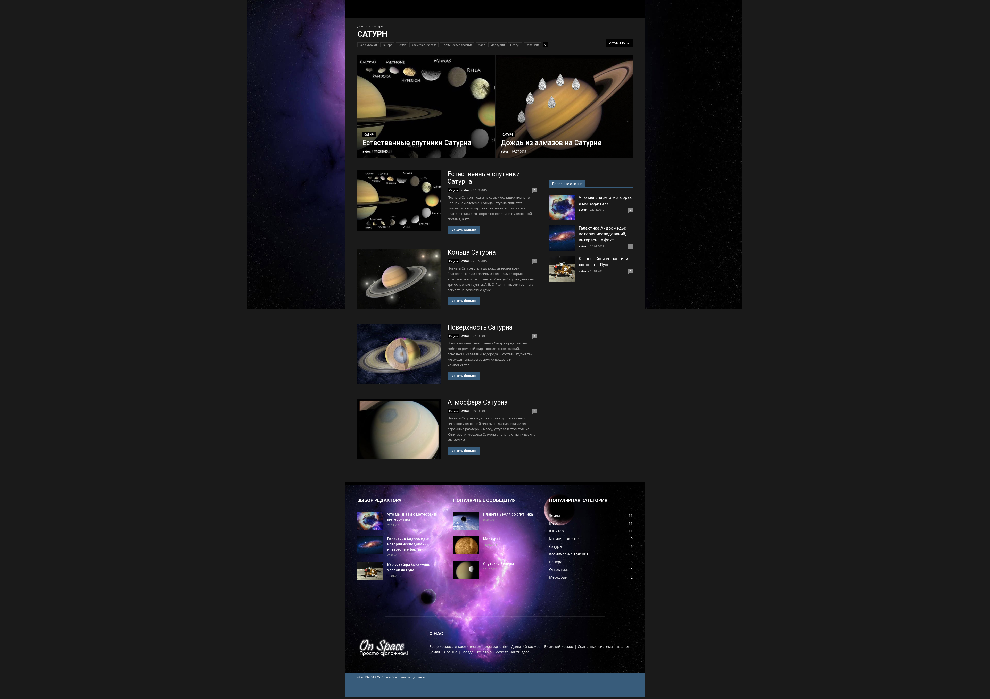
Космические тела (423, 45)
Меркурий (497, 45)
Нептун (515, 45)
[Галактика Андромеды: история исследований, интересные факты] (562, 238)
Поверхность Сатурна (480, 327)
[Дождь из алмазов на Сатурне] (564, 114)
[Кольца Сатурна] (399, 279)
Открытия (532, 45)
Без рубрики (368, 45)
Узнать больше (463, 230)
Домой (362, 26)
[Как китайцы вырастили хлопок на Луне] (562, 269)
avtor (366, 151)
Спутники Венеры (498, 564)
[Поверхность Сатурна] (399, 354)
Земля (402, 45)
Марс (481, 45)
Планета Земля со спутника (508, 514)
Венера (387, 45)
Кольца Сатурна (472, 252)
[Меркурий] (466, 545)
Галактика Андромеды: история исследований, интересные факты (602, 233)
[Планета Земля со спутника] (466, 521)
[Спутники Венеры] (466, 570)
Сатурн (369, 134)
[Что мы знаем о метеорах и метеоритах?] (562, 207)
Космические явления (457, 45)
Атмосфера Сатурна (478, 402)
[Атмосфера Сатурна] (399, 429)
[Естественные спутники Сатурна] (426, 114)
